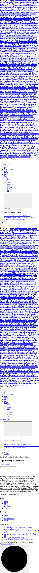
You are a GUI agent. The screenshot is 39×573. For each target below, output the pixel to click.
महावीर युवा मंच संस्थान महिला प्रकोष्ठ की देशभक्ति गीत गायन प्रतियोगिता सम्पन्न (18, 93)
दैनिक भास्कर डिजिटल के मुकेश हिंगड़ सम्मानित (23, 66)
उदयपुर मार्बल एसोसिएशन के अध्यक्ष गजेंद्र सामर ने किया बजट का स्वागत (19, 24)
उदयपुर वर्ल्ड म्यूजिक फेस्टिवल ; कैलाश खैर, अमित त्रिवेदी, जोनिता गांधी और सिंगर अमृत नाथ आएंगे (18, 74)
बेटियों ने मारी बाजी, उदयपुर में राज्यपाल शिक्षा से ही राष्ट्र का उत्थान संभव (19, 151)
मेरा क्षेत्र (6, 177)
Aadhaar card (7, 216)
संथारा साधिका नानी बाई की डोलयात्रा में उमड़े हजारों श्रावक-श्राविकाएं (18, 113)
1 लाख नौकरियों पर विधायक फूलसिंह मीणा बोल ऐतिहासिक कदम (19, 129)
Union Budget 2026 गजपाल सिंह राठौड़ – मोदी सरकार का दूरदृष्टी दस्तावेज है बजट (19, 46)
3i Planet (35, 542)
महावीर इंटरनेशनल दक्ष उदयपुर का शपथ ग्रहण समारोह (15, 111)
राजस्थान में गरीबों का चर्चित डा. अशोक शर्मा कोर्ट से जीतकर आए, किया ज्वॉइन (19, 27)
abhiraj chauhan (22, 216)
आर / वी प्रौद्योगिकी (9, 519)
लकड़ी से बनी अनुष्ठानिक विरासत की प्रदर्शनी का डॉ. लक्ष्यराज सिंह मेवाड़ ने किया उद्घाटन (17, 10)
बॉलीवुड (6, 173)
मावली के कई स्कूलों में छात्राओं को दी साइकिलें (15, 63)
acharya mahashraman (14, 217)
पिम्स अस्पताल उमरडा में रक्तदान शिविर (14, 537)
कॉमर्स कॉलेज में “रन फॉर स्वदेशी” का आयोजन (17, 141)
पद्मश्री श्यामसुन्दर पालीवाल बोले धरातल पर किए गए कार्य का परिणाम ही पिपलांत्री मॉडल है (18, 1)
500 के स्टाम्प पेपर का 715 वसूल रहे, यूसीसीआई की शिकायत (19, 21)
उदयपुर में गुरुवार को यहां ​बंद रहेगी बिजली (13, 71)
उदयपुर (9, 182)
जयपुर (8, 186)
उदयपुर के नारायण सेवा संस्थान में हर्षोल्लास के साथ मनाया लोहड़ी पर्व (18, 136)
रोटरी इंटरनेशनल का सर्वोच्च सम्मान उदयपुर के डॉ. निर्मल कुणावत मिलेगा (18, 82)
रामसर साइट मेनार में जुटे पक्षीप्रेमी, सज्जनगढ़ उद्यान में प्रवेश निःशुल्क (19, 118)
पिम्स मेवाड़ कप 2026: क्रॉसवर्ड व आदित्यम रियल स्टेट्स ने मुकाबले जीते (19, 4)
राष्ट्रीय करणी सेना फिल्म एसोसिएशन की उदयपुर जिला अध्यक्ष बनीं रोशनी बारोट (18, 34)
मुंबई (8, 191)
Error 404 (6, 454)
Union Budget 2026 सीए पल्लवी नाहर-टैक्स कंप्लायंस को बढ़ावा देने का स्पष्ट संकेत (18, 37)
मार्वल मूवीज (7, 507)
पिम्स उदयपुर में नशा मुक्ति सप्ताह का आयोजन (18, 147)
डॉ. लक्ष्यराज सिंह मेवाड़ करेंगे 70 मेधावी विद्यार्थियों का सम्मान (17, 19)
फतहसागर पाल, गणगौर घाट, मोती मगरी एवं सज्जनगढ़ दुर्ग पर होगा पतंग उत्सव (19, 131)
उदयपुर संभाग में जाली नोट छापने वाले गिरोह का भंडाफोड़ (17, 7)
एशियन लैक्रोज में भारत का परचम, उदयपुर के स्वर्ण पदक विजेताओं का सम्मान (17, 23)
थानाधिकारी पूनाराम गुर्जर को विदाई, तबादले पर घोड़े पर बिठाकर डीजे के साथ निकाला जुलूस (18, 31)
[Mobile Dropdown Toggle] (9, 403)
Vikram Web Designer (7, 544)
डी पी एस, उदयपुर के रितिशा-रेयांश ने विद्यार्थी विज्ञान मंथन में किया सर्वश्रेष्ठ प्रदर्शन (19, 68)
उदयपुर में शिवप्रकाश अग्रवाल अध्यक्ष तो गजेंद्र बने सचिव (19, 147)
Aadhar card (14, 216)
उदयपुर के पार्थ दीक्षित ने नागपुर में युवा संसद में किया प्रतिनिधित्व (18, 8)
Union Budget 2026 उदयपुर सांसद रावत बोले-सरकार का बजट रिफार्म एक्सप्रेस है (18, 50)
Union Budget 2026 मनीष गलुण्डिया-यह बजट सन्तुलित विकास (18, 47)
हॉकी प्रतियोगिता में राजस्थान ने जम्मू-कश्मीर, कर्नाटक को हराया (17, 133)
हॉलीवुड (6, 503)
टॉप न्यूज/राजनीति (8, 169)
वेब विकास (6, 517)
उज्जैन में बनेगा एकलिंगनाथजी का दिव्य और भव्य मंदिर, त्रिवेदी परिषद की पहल (16, 116)
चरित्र (5, 508)
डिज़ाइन (6, 515)
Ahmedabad (10, 219)
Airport (16, 219)
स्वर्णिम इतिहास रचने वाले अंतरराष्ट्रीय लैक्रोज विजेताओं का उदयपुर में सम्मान (19, 29)
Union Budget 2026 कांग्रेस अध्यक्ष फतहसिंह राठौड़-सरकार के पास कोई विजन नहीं (19, 44)
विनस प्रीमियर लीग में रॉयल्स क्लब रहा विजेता (19, 104)
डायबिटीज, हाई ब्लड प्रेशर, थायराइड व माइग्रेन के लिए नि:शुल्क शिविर (18, 115)
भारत (8, 179)
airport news (21, 219)
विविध (5, 171)
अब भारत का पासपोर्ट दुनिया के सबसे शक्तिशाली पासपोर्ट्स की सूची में (19, 18)
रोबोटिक (6, 520)
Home (5, 452)
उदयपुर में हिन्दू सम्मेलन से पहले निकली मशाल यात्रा (16, 129)
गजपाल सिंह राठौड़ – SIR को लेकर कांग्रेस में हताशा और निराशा (18, 111)
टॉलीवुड (6, 505)
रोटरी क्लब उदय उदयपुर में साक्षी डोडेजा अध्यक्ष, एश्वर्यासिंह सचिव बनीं (18, 95)
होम (4, 168)
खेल (5, 176)
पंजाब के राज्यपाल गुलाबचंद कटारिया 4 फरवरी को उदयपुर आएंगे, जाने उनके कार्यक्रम (17, 53)
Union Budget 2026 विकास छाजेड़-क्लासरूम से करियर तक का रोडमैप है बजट (18, 49)
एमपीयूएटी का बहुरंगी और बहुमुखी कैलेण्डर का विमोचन (18, 140)
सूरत (8, 184)
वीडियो (5, 174)
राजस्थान (9, 181)
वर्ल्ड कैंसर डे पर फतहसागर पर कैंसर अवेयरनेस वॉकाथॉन (19, 32)
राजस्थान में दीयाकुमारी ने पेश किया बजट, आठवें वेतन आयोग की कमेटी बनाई (19, 26)
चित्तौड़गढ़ (9, 189)
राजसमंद (9, 187)
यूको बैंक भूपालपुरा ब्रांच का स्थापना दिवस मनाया (17, 157)
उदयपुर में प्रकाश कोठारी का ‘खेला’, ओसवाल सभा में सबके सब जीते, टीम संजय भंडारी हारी (19, 106)
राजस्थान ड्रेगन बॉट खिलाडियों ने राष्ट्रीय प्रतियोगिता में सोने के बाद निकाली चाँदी (19, 149)
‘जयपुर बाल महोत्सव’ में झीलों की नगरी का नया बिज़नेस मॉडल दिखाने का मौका (19, 3)
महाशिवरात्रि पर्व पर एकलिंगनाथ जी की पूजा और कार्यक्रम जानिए (19, 17)
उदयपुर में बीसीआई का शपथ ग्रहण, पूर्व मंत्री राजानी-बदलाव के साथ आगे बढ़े (19, 72)
